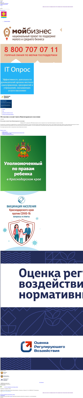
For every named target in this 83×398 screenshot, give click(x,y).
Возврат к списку (3, 130)
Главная (3, 109)
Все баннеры (41, 382)
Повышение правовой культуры (7, 112)
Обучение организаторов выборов (8, 114)
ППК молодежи (4, 131)
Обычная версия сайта (4, 4)
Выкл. (7, 3)
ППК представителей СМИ (6, 133)
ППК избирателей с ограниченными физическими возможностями (13, 132)
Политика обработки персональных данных (7, 394)
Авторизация (2, 395)
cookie (11, 396)
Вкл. (5, 3)
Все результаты (2, 10)
